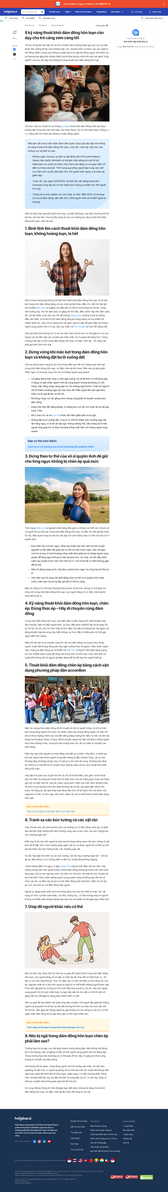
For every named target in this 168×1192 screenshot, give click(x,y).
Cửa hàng (74, 1144)
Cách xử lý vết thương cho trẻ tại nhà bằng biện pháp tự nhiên (61, 446)
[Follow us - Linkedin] (44, 1141)
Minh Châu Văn (128, 47)
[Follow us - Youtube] (49, 1141)
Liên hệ (126, 1143)
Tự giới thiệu (128, 1126)
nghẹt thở (65, 866)
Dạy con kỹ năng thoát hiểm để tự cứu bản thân (51, 811)
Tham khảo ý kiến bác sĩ (154, 18)
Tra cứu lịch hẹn (76, 1150)
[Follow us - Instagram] (39, 1141)
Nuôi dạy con (29, 25)
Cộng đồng (74, 1138)
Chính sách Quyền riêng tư (101, 1130)
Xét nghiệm (30, 18)
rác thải (57, 415)
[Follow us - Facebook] (34, 1141)
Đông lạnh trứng (49, 18)
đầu (89, 304)
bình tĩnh (40, 307)
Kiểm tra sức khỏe (77, 1127)
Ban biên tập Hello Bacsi (135, 41)
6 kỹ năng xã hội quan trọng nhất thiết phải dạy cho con (55, 1027)
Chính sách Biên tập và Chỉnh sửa (103, 1134)
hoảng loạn (76, 315)
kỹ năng (65, 126)
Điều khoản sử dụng (98, 1126)
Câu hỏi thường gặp (98, 1143)
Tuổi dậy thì (43, 25)
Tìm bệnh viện (76, 1132)
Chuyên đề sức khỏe (78, 1121)
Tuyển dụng (128, 1134)
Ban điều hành (129, 1130)
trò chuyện (79, 326)
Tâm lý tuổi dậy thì (57, 25)
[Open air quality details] (14, 32)
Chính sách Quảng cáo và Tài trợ (103, 1138)
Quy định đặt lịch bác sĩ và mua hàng (105, 1151)
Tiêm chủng (13, 18)
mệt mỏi (71, 650)
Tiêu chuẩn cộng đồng (99, 1147)
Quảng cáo (127, 1138)
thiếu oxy (40, 528)
